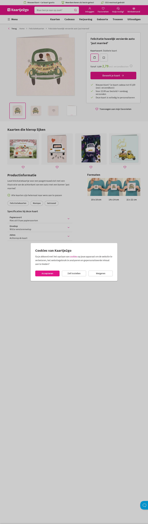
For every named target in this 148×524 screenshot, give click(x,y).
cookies (73, 256)
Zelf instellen (74, 273)
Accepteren (47, 273)
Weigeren (100, 273)
